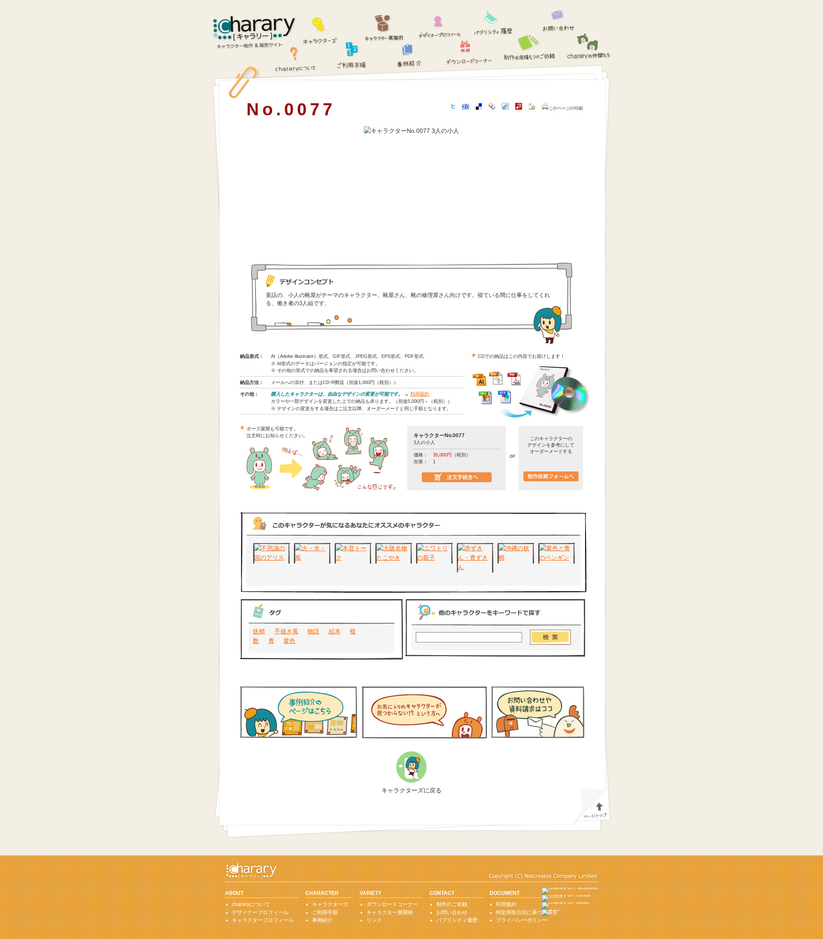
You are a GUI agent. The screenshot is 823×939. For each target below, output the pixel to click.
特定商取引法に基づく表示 (527, 912)
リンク (374, 920)
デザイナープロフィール (440, 24)
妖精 (259, 631)
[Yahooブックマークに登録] (492, 107)
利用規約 (419, 393)
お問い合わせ (559, 18)
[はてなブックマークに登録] (465, 107)
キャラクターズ (320, 30)
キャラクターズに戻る (411, 790)
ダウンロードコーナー (469, 50)
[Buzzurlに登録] (518, 107)
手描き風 (286, 631)
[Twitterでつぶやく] (453, 107)
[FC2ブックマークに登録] (532, 107)
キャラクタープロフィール (263, 920)
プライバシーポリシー (521, 920)
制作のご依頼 (530, 46)
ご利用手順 (351, 54)
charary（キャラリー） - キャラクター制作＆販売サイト (254, 32)
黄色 (289, 640)
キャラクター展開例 (384, 28)
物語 (313, 631)
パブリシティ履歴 (494, 21)
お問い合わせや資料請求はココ (537, 712)
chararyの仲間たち (589, 46)
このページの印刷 (566, 108)
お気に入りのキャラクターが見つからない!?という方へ (424, 712)
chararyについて (295, 58)
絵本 (335, 631)
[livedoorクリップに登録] (505, 107)
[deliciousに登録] (478, 107)
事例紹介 (409, 55)
